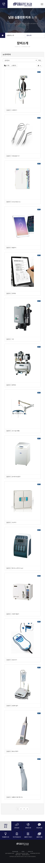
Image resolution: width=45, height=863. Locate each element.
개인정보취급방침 (15, 851)
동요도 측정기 (15, 751)
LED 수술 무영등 (16, 431)
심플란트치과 (22, 5)
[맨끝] (27, 808)
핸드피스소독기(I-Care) (17, 568)
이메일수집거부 (30, 851)
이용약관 (22, 851)
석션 (13, 339)
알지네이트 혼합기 (16, 476)
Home (2, 35)
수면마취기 (14, 110)
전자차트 (14, 293)
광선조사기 (14, 660)
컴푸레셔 (14, 385)
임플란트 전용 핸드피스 (17, 797)
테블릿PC (14, 247)
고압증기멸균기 (15, 614)
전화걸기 (4, 4)
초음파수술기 (15, 705)
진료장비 (8, 110)
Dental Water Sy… (16, 202)
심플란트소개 (10, 35)
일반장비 (8, 202)
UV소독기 (14, 522)
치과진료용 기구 (15, 156)
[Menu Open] (42, 4)
